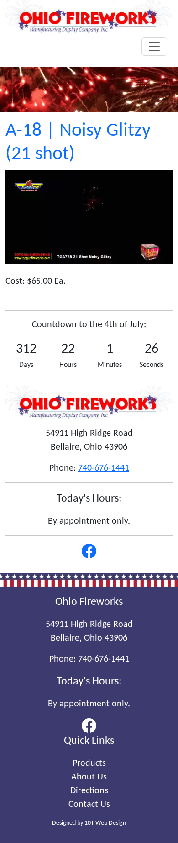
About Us (89, 777)
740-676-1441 (103, 468)
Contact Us (89, 804)
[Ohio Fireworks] (89, 17)
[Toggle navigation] (154, 46)
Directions (89, 790)
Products (89, 763)
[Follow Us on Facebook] (89, 551)
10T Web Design (105, 823)
